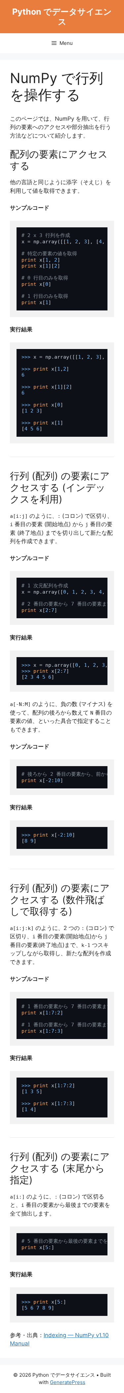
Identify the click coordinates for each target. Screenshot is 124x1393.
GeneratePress (67, 1382)
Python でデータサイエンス (62, 17)
